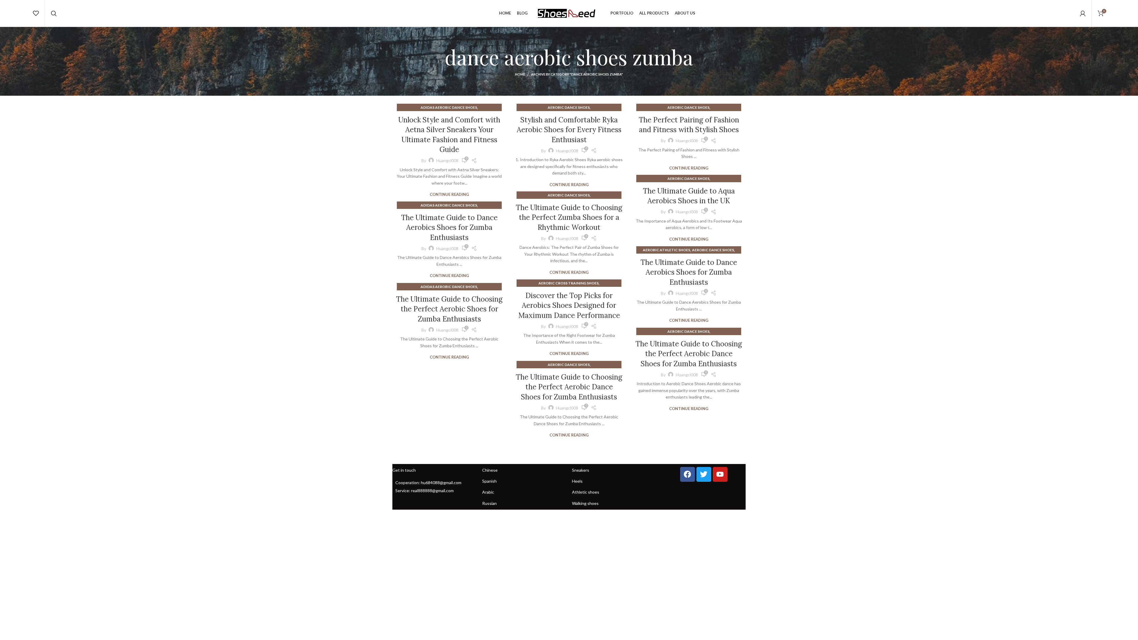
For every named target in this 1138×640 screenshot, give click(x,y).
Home (520, 74)
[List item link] (434, 482)
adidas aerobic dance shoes (449, 107)
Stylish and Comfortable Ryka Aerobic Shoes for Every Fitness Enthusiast (569, 129)
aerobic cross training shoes (568, 283)
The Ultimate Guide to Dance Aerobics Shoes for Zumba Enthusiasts (449, 227)
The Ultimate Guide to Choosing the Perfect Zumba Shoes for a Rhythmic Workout (569, 217)
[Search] (54, 13)
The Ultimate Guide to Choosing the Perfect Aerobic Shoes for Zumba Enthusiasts (449, 309)
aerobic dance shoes (569, 107)
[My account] (1083, 13)
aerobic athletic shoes (666, 250)
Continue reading (449, 194)
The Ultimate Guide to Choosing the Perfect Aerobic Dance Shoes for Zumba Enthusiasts (688, 353)
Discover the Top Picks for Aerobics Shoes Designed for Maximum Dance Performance (569, 305)
